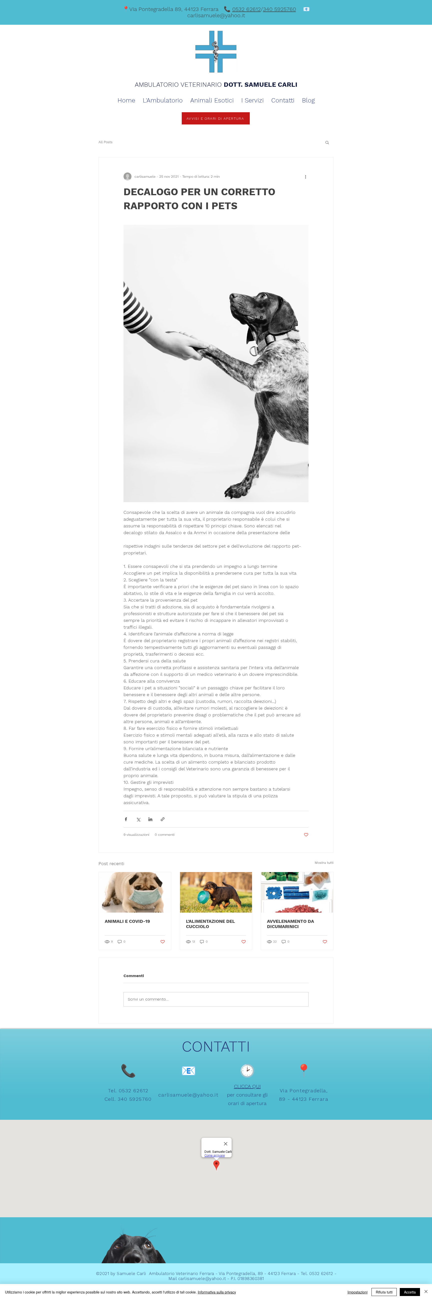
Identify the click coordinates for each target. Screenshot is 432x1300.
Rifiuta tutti (384, 1292)
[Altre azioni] (305, 176)
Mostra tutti (324, 863)
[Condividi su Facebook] (126, 819)
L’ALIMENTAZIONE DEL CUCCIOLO (210, 924)
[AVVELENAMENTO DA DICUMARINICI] (297, 892)
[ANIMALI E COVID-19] (135, 892)
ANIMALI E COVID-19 (127, 921)
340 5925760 (279, 9)
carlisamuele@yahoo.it (216, 15)
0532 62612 (246, 9)
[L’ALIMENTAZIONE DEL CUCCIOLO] (216, 892)
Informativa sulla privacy (217, 1292)
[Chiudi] (426, 1292)
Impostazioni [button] (358, 1292)
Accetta (410, 1292)
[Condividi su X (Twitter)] (138, 819)
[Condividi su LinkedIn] (150, 819)
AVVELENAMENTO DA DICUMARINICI (290, 924)
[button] (327, 142)
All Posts (105, 142)
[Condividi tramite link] (162, 819)
